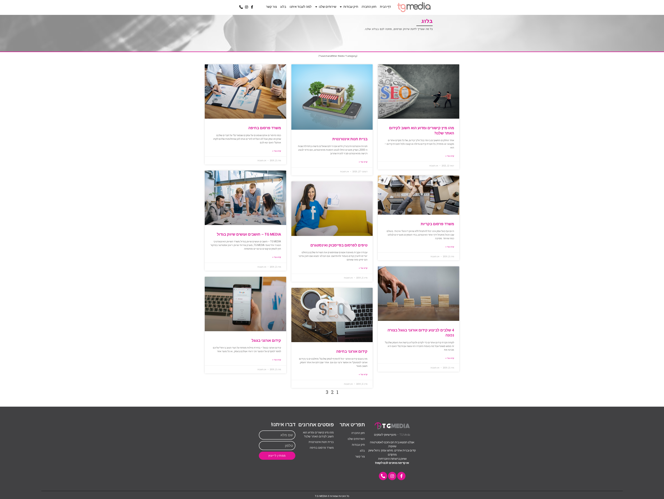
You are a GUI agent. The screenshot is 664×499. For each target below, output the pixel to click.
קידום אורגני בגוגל (266, 340)
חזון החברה (369, 6)
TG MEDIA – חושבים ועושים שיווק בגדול (249, 234)
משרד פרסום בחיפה (264, 128)
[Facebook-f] (252, 7)
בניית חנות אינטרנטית (349, 139)
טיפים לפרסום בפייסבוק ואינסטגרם (338, 245)
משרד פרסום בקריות (437, 224)
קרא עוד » (449, 156)
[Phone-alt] (241, 7)
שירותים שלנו (327, 6)
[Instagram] (246, 7)
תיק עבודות (350, 6)
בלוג (283, 6)
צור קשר (271, 6)
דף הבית (385, 6)
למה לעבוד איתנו (301, 6)
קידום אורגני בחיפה (351, 351)
